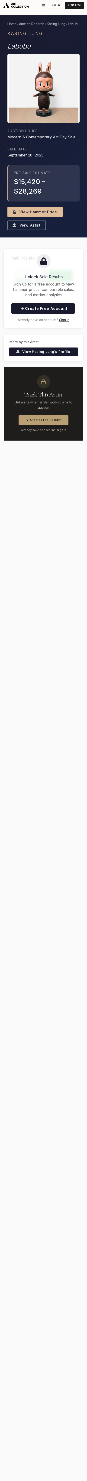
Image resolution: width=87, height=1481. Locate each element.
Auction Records (31, 24)
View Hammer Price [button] (37, 212)
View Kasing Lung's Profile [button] (45, 352)
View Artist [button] (29, 225)
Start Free (74, 4)
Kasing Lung (56, 24)
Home (11, 24)
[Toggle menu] (43, 5)
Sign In (64, 320)
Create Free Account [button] (45, 308)
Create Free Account (46, 420)
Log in (56, 4)
